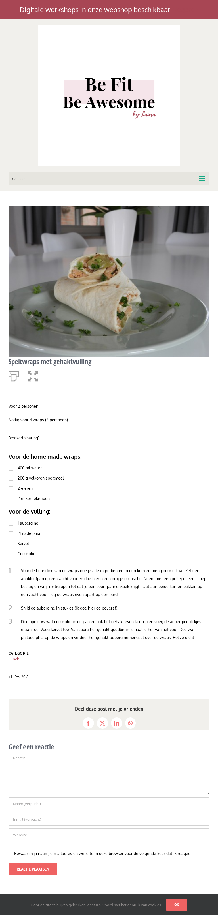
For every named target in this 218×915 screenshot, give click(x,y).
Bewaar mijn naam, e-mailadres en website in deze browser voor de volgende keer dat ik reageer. (103, 853)
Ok (176, 904)
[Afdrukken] (14, 375)
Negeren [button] (185, 9)
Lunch (14, 659)
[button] (33, 375)
